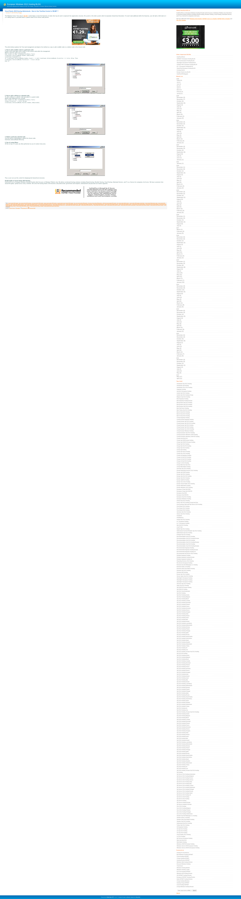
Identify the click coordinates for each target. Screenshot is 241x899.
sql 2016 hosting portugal (183, 749)
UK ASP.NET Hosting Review (184, 875)
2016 (180, 246)
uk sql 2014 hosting (182, 830)
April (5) (179, 182)
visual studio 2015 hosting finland (152, 204)
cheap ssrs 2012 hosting (183, 453)
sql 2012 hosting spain (183, 640)
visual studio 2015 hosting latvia (33, 205)
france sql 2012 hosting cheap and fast (187, 502)
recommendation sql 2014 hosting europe (188, 542)
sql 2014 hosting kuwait (183, 681)
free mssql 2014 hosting (183, 508)
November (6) (181, 169)
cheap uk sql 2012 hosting (184, 457)
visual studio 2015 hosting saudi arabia (72, 205)
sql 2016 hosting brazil (183, 717)
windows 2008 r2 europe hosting (185, 844)
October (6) (180, 101)
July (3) (179, 107)
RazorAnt (138, 897)
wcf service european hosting (184, 838)
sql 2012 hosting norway (183, 627)
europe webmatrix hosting (183, 485)
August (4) (180, 105)
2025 (180, 107)
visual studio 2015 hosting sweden (143, 205)
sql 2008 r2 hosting (182, 589)
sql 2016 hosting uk (182, 766)
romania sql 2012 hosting (184, 570)
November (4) (181, 124)
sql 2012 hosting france (183, 606)
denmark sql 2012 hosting (184, 468)
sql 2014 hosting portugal (183, 691)
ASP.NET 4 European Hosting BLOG (186, 59)
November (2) (181, 193)
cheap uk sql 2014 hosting (184, 459)
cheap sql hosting (181, 449)
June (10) (179, 273)
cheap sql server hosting (183, 451)
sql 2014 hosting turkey (183, 706)
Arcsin (128, 897)
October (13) (180, 290)
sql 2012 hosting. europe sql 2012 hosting (188, 651)
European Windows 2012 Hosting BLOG (24, 4)
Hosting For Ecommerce (183, 852)
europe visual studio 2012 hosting (186, 483)
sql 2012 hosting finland (183, 604)
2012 (180, 345)
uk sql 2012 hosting (182, 829)
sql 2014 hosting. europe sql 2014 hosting (188, 712)
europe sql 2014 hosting (183, 478)
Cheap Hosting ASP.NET (183, 858)
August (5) (180, 199)
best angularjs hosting (182, 398)
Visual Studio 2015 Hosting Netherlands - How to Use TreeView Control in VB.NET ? (31, 11)
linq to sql (179, 527)
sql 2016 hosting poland (183, 747)
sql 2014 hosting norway (183, 687)
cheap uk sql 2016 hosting (184, 461)
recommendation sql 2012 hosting (186, 536)
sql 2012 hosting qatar (183, 632)
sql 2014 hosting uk (182, 708)
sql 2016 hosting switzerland (184, 763)
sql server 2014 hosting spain (185, 793)
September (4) (181, 173)
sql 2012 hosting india (182, 614)
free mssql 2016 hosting (183, 510)
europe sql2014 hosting (183, 480)
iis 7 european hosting (182, 521)
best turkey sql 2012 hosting (184, 410)
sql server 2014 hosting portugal (185, 789)
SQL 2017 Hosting (181, 20)
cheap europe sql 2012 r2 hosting (186, 423)
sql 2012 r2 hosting (182, 653)
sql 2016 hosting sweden (183, 761)
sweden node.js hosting (183, 817)
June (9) (179, 248)
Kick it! (13, 208)
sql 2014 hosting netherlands (184, 685)
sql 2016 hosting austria (183, 714)
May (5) (179, 250)
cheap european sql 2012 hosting (186, 432)
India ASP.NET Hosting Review (184, 879)
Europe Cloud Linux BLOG (183, 72)
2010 (179, 376)
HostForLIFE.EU (181, 57)
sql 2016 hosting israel (183, 736)
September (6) (181, 152)
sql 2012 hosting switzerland (184, 644)
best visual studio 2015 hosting (25, 203)
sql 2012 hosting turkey (183, 646)
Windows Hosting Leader (183, 869)
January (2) (180, 142)
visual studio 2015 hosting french (31, 204)
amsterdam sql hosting (183, 385)
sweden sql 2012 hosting (183, 821)
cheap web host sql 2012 (183, 464)
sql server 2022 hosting (183, 798)
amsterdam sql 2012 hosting (184, 383)
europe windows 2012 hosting (185, 487)
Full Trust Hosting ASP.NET (183, 871)
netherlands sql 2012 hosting (184, 532)
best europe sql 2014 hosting (184, 404)
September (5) (181, 103)
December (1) (181, 167)
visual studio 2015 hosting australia (85, 204)
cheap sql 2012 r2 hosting (184, 446)
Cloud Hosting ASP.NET (183, 856)
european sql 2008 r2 (182, 495)
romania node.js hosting (183, 566)
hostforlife (179, 515)
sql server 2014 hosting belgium (185, 776)
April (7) (179, 88)
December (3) (181, 97)
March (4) (179, 89)
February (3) (180, 186)
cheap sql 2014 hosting (183, 448)
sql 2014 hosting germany (184, 668)
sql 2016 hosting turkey (183, 764)
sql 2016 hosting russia (183, 753)
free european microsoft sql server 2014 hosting (189, 504)
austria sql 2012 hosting (183, 393)
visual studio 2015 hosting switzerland (128, 205)
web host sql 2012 (182, 840)
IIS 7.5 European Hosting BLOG (185, 66)
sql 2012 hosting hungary (183, 612)
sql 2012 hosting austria (183, 595)
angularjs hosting (181, 389)
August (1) (180, 342)
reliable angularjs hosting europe (185, 557)
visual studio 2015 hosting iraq (87, 205)
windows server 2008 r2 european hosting (188, 847)
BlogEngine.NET (110, 897)
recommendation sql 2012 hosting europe (188, 538)
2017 (180, 230)
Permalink (18, 208)
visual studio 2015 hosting (13, 203)
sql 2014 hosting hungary (183, 672)
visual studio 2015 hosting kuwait (99, 205)
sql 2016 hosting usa (182, 768)
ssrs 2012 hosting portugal (184, 812)
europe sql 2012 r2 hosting (184, 476)
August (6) (179, 80)
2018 (180, 220)
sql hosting (180, 772)
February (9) (180, 329)
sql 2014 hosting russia (183, 695)
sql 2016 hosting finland (183, 723)
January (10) (180, 282)
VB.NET (25, 16)
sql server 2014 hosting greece (185, 780)
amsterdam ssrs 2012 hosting (184, 387)
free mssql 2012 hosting (183, 506)
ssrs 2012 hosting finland (183, 810)
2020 (180, 177)
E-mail (10, 208)
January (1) (180, 159)
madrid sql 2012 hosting (183, 529)
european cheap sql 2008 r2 (184, 491)
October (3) (180, 220)
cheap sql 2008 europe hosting (185, 440)
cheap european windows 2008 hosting (187, 434)
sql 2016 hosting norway (183, 746)
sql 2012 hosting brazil (183, 598)
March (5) (180, 114)
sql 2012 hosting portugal (183, 630)
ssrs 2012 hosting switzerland (184, 813)
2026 (179, 86)
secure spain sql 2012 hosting (185, 576)
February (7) (180, 280)
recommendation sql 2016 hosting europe (188, 546)
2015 (180, 271)
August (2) (180, 244)
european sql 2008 (182, 493)
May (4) (179, 110)
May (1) (179, 180)
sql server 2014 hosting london (185, 785)
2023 (180, 152)
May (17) (179, 376)
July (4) (178, 82)
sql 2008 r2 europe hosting (184, 587)
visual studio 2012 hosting (184, 834)
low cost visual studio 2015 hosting (81, 203)
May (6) (179, 86)
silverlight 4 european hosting (184, 581)
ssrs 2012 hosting (181, 806)
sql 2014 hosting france (183, 666)
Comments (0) (24, 208)
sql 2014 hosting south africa (184, 698)
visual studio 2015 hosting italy (72, 204)
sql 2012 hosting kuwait (183, 621)
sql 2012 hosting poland (183, 629)
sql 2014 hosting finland (183, 664)
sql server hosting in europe (184, 804)
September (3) (181, 242)
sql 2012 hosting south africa (184, 638)
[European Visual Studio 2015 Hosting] (86, 44)
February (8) (180, 305)
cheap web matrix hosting (183, 466)
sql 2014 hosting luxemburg (184, 683)
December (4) (181, 146)
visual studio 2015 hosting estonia (19, 205)
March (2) (180, 352)
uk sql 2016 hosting (182, 832)
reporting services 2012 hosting (185, 561)
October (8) (180, 265)
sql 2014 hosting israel (183, 678)
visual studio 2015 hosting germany (17, 204)
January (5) (180, 212)
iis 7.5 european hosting (183, 523)
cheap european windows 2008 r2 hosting (188, 436)
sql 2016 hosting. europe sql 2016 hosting (188, 770)
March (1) (180, 184)
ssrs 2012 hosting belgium (184, 808)
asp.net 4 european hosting (184, 391)
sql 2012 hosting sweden (183, 642)
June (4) (179, 84)
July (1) (179, 246)
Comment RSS (32, 208)
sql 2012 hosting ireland (183, 615)
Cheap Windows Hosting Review (185, 886)
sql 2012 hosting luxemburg (184, 623)
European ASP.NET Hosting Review (186, 877)
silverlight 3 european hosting (184, 580)
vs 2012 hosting (181, 836)
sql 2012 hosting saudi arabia (184, 636)
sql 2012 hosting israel (183, 617)
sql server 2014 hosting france (185, 778)
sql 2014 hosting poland (183, 689)
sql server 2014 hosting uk (184, 795)
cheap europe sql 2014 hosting (185, 425)
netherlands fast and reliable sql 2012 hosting (189, 531)
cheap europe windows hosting (185, 431)
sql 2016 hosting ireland (183, 734)
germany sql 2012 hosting (184, 512)
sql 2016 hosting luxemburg (184, 742)
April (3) (179, 207)
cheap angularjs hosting (183, 417)
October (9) (180, 339)
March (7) (180, 254)
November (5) (181, 361)
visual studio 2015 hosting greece (58, 204)
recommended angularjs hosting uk (186, 551)
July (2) (179, 176)
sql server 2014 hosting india (184, 781)
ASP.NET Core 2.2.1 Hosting (209, 18)
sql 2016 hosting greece (183, 729)
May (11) (179, 274)
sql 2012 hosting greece (183, 610)
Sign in (178, 893)
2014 (180, 295)
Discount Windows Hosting (183, 864)
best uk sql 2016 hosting (183, 415)
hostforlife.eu (180, 517)
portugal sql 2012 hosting (183, 534)
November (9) (181, 288)
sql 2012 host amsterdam (183, 591)
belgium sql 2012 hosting (183, 397)
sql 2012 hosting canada (183, 600)
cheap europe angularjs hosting (185, 419)
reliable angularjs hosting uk (184, 559)
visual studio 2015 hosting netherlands (136, 203)
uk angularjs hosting (182, 827)
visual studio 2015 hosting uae (59, 205)
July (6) (179, 131)
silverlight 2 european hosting (184, 578)
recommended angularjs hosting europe (187, 549)
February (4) (180, 91)
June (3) (179, 371)
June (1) (179, 157)
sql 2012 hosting (181, 593)
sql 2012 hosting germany (184, 608)
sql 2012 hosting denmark (184, 602)
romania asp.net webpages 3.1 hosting (187, 564)
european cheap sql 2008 (183, 489)
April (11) (179, 252)
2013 (180, 320)
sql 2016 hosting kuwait (183, 740)
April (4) (179, 112)
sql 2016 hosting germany (184, 727)
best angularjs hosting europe (184, 400)
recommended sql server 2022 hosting (187, 553)
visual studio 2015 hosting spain (151, 203)
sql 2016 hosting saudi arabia (184, 755)
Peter (20, 12)
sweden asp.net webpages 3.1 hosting (187, 815)
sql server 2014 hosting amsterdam (186, 774)
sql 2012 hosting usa (182, 649)
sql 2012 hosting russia (183, 634)
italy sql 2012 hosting (182, 525)
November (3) (181, 148)
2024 (180, 131)
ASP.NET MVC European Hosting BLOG (187, 64)
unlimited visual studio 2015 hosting (109, 203)
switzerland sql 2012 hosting (184, 823)
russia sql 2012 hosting (183, 574)
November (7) (181, 99)
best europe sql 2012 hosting (184, 402)
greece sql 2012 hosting (183, 514)
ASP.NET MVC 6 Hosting (223, 18)
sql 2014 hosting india (182, 674)
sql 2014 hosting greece (183, 670)
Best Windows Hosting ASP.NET (185, 854)
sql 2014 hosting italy (182, 680)
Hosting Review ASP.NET (183, 860)
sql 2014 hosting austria (183, 655)
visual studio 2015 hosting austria (113, 205)
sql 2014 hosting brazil (183, 659)
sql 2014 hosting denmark (184, 663)
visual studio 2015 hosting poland (138, 204)
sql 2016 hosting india (182, 732)
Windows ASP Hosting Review (184, 873)
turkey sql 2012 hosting (183, 825)
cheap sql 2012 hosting (183, 444)
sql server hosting (181, 800)
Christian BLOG (181, 70)
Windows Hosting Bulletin (183, 867)
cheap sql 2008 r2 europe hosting (186, 442)
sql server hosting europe (183, 802)
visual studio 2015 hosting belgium (111, 204)
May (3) (179, 299)
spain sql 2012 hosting (183, 585)
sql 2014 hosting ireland (183, 676)
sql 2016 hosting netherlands (184, 744)
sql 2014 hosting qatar (183, 693)
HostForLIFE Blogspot (182, 74)
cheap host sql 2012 (182, 438)
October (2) (180, 171)
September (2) (181, 197)
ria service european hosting (184, 563)
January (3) (180, 93)
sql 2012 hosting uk (182, 647)
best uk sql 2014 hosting (183, 414)
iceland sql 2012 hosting (183, 519)
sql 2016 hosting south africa (184, 757)
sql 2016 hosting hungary (183, 730)
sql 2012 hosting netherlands (184, 625)
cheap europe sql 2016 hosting (185, 427)
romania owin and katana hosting (186, 568)
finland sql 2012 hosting (183, 500)
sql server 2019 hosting (183, 797)
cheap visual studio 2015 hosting (50, 203)
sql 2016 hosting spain (183, 759)
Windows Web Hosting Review (184, 862)
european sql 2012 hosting (184, 497)
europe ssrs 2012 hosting (183, 481)
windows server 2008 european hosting (187, 846)
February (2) (180, 116)
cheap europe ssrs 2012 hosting (185, 429)
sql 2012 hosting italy (182, 619)
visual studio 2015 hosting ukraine (156, 205)
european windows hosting (184, 498)
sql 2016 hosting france (183, 725)
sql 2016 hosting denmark (184, 721)
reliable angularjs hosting (183, 555)
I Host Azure (180, 866)
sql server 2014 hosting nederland (186, 787)
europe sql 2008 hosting (183, 472)
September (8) (181, 267)
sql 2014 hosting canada (183, 661)
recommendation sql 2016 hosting (186, 544)
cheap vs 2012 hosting (183, 463)
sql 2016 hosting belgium (183, 715)
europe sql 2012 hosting (183, 474)
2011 (180, 365)
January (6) (180, 356)
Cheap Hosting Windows (183, 881)
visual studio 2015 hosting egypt (46, 205)
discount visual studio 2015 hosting (95, 203)
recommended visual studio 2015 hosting (65, 203)
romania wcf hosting (182, 572)
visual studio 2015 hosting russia (125, 204)
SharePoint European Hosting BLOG (186, 68)
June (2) (179, 203)
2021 (180, 162)
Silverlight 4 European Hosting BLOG (186, 62)
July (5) (179, 225)
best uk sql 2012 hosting (183, 412)
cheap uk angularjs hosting (184, 455)
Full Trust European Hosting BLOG (185, 60)
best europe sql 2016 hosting (184, 406)
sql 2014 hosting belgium (183, 657)
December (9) (181, 286)
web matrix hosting (182, 842)
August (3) (180, 367)
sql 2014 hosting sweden (183, 702)
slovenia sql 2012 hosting (183, 583)
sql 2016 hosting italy (182, 738)
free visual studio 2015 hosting (123, 203)
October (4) (180, 125)
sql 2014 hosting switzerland (184, 704)
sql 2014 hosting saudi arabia (184, 697)
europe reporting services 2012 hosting (187, 470)
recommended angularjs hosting (185, 547)
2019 (180, 201)
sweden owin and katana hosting (185, 819)
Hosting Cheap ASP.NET (183, 883)
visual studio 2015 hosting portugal (45, 204)
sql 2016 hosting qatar (183, 751)
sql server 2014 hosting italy (184, 783)
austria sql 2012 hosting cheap (185, 395)
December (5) (181, 237)
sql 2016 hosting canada (183, 719)
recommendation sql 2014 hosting (186, 540)
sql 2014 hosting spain (183, 700)
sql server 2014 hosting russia (185, 791)
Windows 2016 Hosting (196, 18)
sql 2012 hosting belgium (183, 597)
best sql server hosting (183, 408)
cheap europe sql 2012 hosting (185, 421)
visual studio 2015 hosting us (98, 204)
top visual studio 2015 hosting (37, 203)
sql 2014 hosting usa (182, 710)
